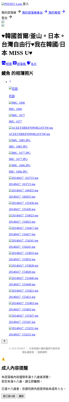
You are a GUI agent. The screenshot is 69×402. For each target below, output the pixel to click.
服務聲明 (42, 352)
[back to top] (4, 341)
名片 (34, 64)
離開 (21, 396)
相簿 (9, 64)
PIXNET (21, 348)
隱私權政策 (28, 352)
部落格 (21, 64)
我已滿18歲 (9, 396)
